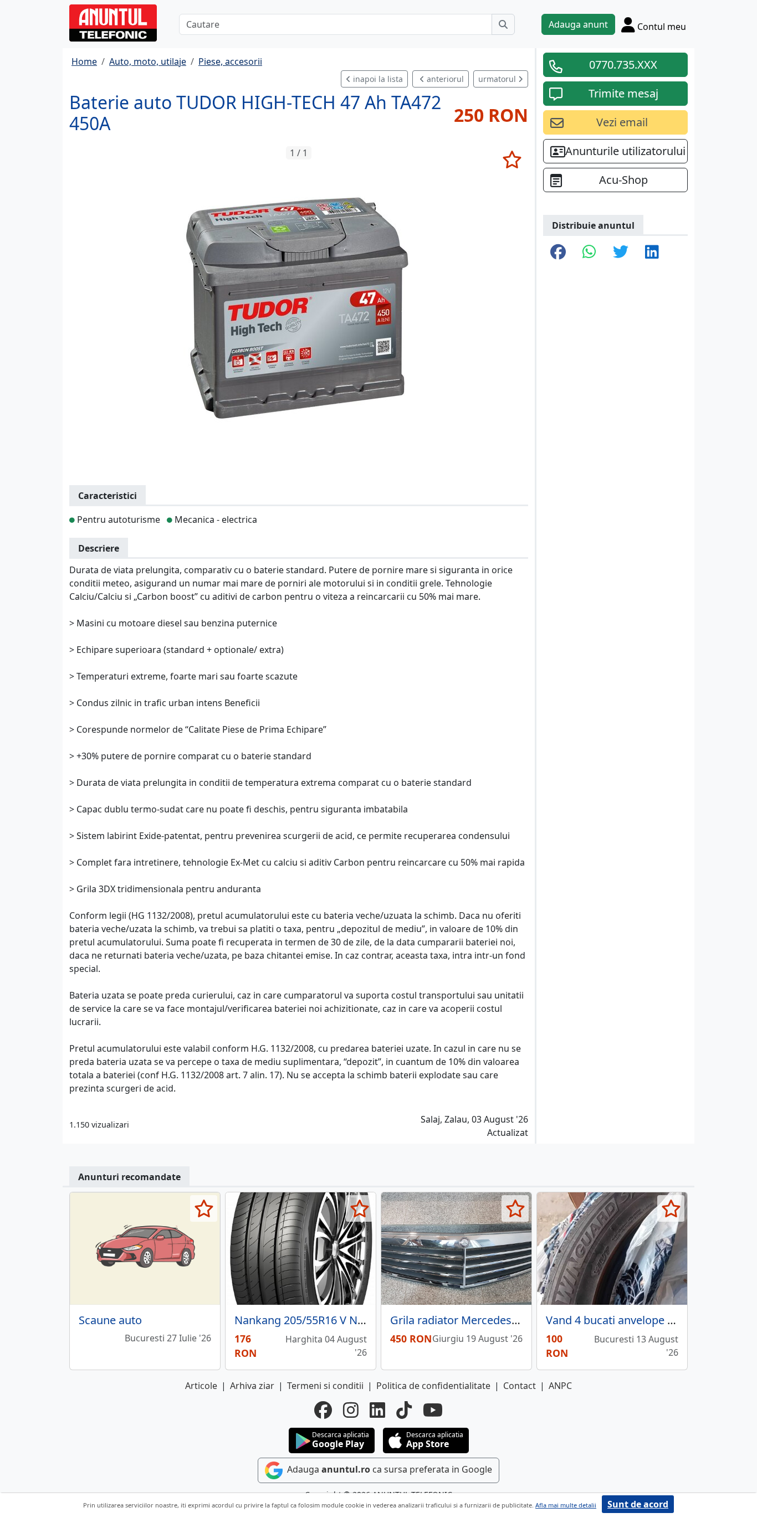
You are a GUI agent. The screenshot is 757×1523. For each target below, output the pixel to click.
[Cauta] (503, 24)
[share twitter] (621, 252)
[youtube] (433, 1410)
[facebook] (323, 1410)
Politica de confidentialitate (433, 1386)
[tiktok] (404, 1410)
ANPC (560, 1386)
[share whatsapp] (589, 252)
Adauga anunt (578, 24)
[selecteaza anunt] (511, 159)
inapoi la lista (377, 79)
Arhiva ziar (252, 1386)
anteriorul (444, 79)
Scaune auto (110, 1320)
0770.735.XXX (623, 64)
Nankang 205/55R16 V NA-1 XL (311, 1320)
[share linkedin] (652, 252)
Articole (201, 1386)
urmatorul (498, 79)
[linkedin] (377, 1410)
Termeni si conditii (325, 1386)
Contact (519, 1386)
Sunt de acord (637, 1504)
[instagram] (351, 1410)
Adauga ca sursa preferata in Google (388, 1469)
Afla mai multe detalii (565, 1505)
